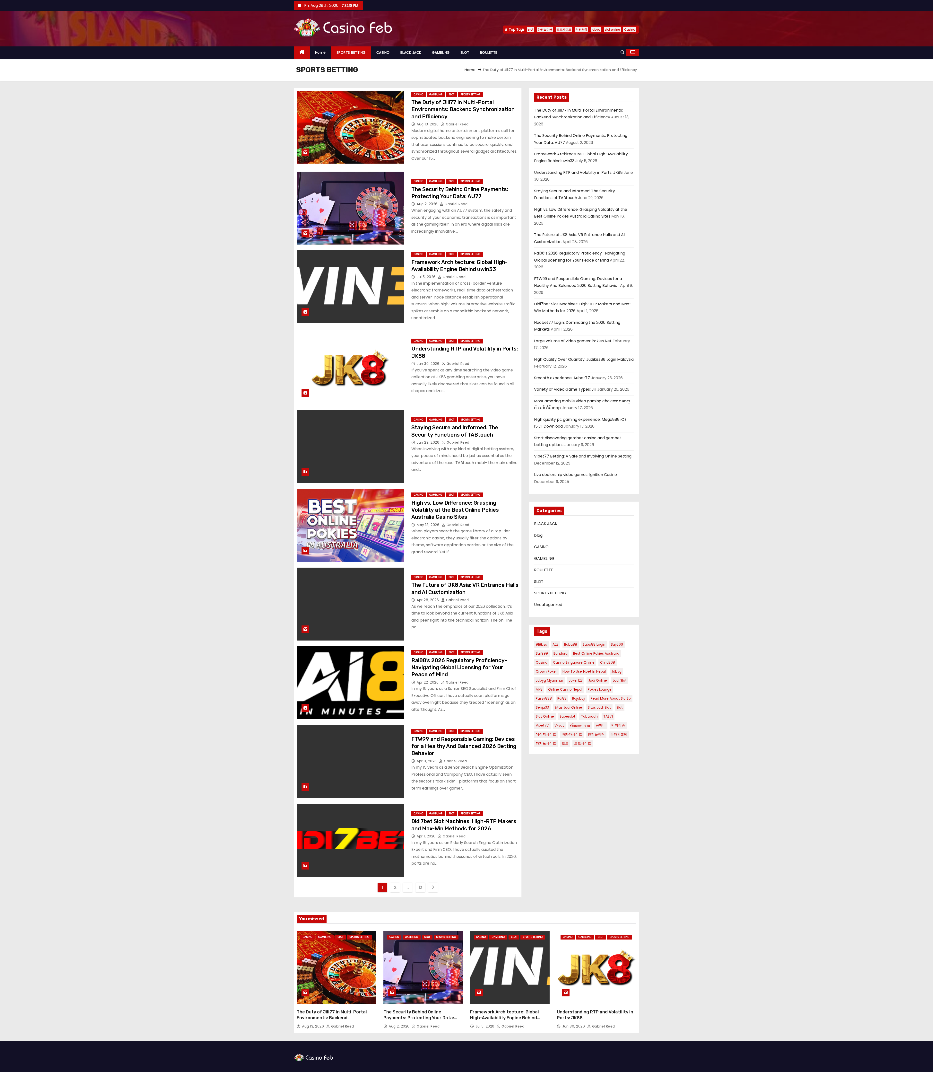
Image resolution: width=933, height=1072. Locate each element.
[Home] (302, 52)
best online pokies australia (596, 653)
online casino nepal (565, 689)
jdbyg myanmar (549, 680)
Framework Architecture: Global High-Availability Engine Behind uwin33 (504, 1017)
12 (420, 887)
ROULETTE (488, 52)
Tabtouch (589, 716)
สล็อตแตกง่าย (580, 725)
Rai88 (562, 698)
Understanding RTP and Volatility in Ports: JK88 (578, 172)
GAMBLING (441, 52)
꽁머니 (601, 725)
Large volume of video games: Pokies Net (573, 341)
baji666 (617, 644)
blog (538, 535)
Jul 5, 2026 (427, 276)
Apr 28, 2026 (428, 600)
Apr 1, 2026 (427, 836)
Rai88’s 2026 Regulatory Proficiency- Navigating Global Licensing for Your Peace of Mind (459, 667)
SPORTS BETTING (351, 52)
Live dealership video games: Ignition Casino (575, 474)
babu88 (570, 644)
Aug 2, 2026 (428, 204)
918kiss (541, 644)
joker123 (576, 680)
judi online (597, 680)
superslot (567, 716)
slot (530, 29)
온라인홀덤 (618, 734)
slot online (612, 29)
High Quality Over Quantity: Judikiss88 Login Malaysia (584, 359)
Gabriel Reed (457, 124)
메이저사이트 (546, 734)
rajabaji (578, 698)
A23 (556, 644)
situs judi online (568, 707)
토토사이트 (564, 29)
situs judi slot (599, 707)
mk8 (539, 689)
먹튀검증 (581, 29)
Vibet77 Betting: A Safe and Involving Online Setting (582, 456)
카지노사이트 (546, 743)
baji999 (542, 653)
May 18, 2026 (429, 524)
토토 (565, 743)
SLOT (464, 52)
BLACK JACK (410, 52)
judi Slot (620, 680)
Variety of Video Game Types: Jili (565, 389)
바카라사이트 (572, 734)
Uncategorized (548, 604)
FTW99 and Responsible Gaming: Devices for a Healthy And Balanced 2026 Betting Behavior (463, 746)
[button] (622, 52)
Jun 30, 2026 (429, 363)
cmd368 (607, 662)
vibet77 (542, 725)
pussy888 (544, 698)
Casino (629, 29)
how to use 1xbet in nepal (584, 671)
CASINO (383, 52)
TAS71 (608, 716)
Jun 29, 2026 (429, 442)
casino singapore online (574, 662)
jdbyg (596, 29)
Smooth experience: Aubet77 (562, 378)
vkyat (559, 725)
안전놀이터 (545, 29)
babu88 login (594, 644)
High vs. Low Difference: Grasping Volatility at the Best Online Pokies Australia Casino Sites (455, 510)
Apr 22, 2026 (428, 682)
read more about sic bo (611, 698)
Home (320, 52)
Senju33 (542, 707)
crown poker (546, 671)
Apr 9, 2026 (427, 761)
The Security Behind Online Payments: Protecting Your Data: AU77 (418, 1017)
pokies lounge (600, 689)
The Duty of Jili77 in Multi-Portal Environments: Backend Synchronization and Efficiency (463, 109)
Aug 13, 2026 (428, 124)
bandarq (560, 653)
